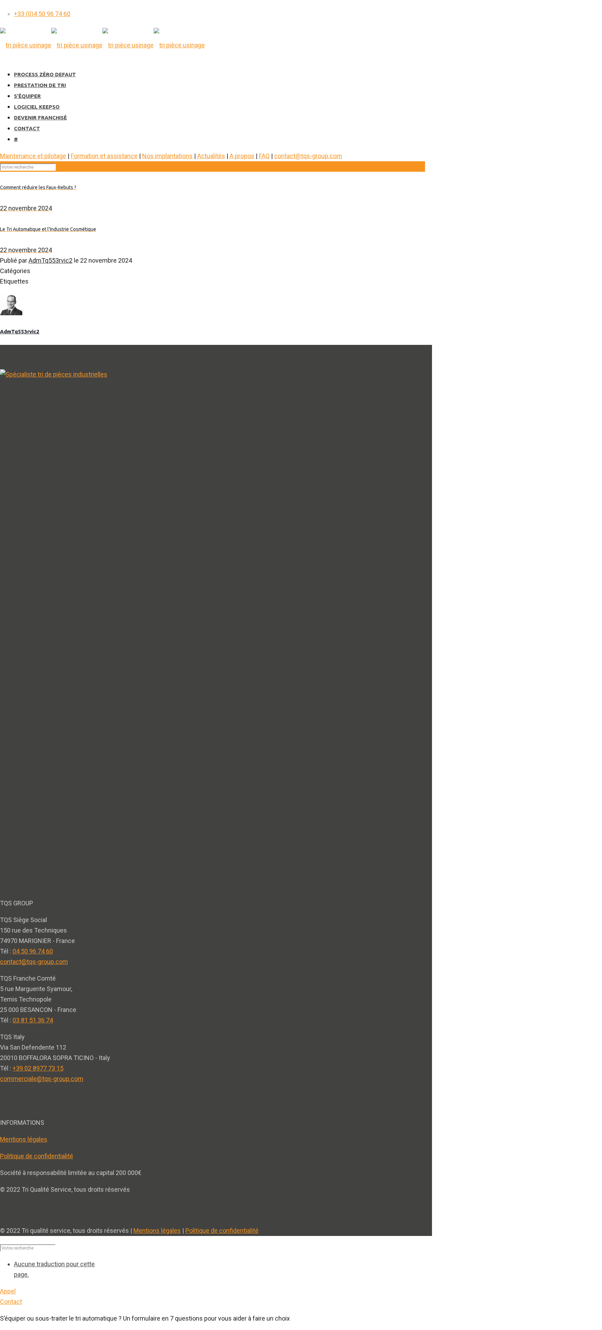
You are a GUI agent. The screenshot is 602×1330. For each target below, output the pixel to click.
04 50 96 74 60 (33, 951)
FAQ (264, 156)
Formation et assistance (104, 156)
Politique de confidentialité (36, 1156)
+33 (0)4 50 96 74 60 (42, 13)
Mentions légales (23, 1139)
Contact (11, 1301)
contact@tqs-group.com (308, 156)
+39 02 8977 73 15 (38, 1068)
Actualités (211, 156)
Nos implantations (167, 156)
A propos (242, 156)
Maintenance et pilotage (33, 156)
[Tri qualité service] (102, 45)
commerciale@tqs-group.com (41, 1078)
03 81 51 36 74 (33, 1020)
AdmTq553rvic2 (50, 260)
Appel (8, 1291)
